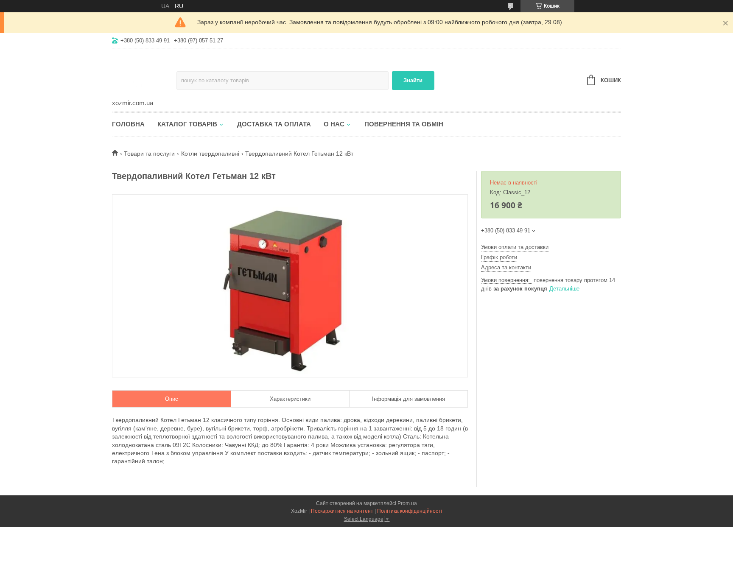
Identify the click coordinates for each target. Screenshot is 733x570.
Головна (128, 124)
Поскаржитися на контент (342, 511)
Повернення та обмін (403, 124)
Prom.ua (407, 503)
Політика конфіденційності (409, 511)
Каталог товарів (187, 124)
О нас (334, 124)
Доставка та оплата (274, 124)
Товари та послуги (149, 153)
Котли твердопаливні (210, 153)
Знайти (412, 80)
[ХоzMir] (144, 74)
